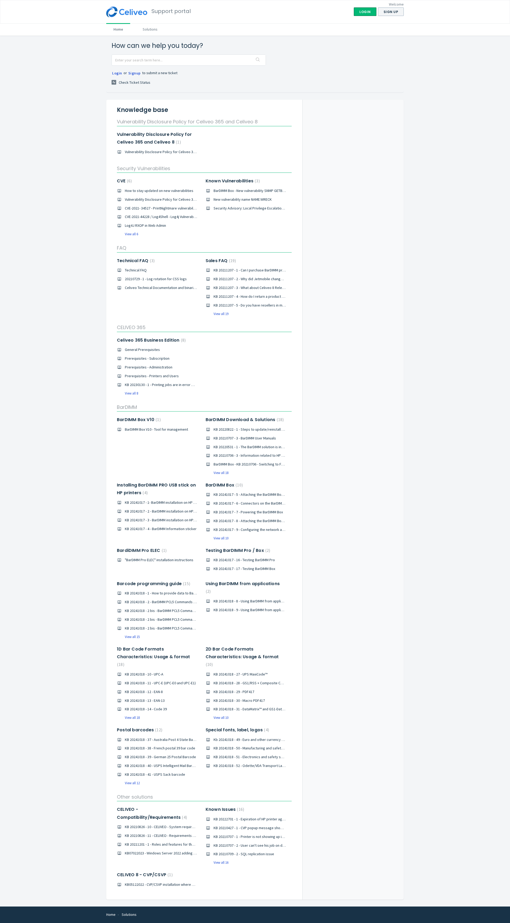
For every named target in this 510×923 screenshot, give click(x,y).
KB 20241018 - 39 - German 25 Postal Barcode (160, 756)
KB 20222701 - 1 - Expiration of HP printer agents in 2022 (257, 819)
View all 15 (132, 637)
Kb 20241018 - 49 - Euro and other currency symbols (254, 739)
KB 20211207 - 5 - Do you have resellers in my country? (256, 305)
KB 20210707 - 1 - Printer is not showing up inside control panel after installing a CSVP (280, 836)
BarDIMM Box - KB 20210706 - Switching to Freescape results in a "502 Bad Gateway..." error (285, 464)
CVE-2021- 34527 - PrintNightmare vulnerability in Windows (170, 208)
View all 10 (221, 538)
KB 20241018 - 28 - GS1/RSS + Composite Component (255, 683)
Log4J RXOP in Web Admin (145, 225)
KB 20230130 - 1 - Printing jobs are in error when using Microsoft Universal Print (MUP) (191, 384)
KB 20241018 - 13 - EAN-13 (145, 700)
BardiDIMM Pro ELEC (141, 550)
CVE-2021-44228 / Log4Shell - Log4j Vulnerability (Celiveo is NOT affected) (182, 216)
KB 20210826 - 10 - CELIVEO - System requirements (164, 826)
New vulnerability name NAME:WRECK (243, 199)
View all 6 (131, 234)
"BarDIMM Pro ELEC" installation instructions (159, 559)
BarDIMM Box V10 (138, 420)
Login (117, 73)
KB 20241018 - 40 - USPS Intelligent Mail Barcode (162, 765)
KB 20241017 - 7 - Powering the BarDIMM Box (248, 512)
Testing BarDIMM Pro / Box (237, 550)
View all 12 (132, 783)
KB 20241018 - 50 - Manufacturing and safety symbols (255, 748)
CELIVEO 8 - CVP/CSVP (144, 875)
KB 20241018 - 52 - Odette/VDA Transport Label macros (257, 765)
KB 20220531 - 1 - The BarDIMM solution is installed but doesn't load (266, 446)
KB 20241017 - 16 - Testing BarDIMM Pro (244, 559)
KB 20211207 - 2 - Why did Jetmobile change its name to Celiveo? (265, 278)
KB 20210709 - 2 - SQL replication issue (244, 853)
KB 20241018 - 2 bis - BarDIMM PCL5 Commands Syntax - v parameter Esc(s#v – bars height (195, 628)
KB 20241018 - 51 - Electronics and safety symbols (253, 756)
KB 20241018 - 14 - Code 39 (146, 709)
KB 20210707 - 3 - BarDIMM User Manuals (245, 438)
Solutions (150, 29)
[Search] (258, 60)
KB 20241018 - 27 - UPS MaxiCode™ (240, 674)
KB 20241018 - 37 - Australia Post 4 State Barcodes (164, 739)
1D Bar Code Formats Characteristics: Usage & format (153, 656)
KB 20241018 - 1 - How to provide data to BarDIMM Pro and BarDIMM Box (181, 593)
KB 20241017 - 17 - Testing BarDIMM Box (244, 568)
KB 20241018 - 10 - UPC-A (144, 674)
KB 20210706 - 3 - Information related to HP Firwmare (255, 455)
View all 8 (131, 393)
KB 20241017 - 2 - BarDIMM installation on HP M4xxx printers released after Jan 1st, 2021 (193, 511)
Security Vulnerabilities (143, 168)
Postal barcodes (139, 730)
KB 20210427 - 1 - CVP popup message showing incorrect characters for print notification (284, 827)
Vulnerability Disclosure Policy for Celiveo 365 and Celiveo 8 (187, 121)
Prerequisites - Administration (148, 367)
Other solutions (135, 797)
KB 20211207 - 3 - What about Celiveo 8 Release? (252, 287)
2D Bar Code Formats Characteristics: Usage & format (242, 656)
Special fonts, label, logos (237, 730)
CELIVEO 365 (131, 327)
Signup (134, 73)
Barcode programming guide (153, 584)
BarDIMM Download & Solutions (244, 420)
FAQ (121, 248)
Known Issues (224, 809)
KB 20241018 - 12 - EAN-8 (144, 691)
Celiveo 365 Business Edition (150, 340)
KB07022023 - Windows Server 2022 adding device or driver (172, 853)
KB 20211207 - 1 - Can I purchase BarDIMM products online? (259, 270)
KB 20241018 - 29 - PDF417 (234, 691)
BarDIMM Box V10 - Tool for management (156, 429)
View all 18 (221, 473)
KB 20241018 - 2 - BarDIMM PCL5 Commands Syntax (164, 601)
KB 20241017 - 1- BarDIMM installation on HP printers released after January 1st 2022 (191, 502)
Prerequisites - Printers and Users (152, 376)
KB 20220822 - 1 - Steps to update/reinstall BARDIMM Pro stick (262, 429)
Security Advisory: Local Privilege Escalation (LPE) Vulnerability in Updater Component (281, 208)
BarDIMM (127, 407)
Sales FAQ (220, 261)
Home (118, 29)
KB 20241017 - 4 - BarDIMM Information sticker (161, 528)
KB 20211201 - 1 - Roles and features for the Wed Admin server (174, 844)
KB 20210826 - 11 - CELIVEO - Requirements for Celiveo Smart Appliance (181, 835)
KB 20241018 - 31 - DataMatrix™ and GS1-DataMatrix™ (255, 709)
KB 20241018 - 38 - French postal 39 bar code (160, 748)
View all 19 (221, 314)
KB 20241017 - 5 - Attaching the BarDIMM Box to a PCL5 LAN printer (265, 494)
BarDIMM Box (223, 485)
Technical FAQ (135, 261)
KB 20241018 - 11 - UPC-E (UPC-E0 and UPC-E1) (160, 683)
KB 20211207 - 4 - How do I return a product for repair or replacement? (269, 296)
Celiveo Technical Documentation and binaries (161, 287)
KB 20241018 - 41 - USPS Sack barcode (155, 774)
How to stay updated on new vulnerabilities (159, 190)
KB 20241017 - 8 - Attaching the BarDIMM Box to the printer (259, 520)
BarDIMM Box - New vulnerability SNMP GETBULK (251, 190)
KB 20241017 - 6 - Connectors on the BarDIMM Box (252, 503)
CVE (123, 181)
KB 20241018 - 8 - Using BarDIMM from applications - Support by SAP (267, 601)
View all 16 (221, 862)
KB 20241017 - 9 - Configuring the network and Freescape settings (266, 529)
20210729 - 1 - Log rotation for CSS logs (156, 278)
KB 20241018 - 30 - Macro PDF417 (239, 700)
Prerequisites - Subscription (147, 358)
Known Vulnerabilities (232, 181)
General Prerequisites (142, 349)
